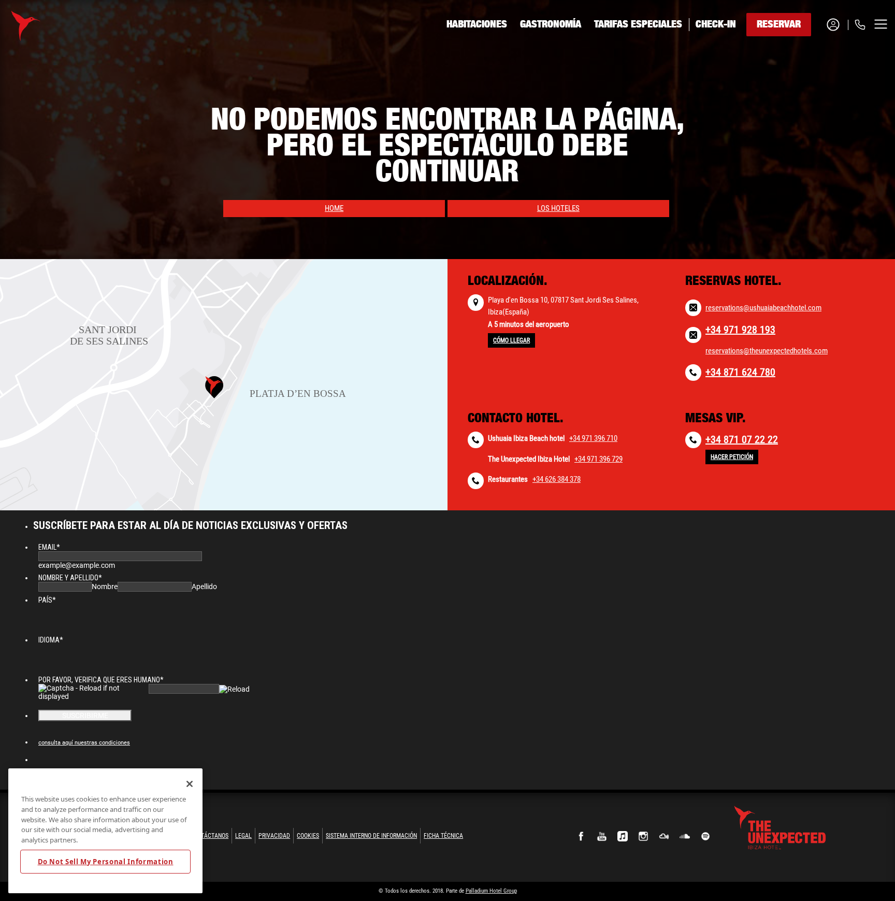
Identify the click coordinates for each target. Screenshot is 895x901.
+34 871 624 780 (740, 372)
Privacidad (274, 835)
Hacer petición (732, 457)
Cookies (308, 835)
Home (334, 208)
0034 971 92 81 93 (817, 63)
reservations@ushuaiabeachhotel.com (763, 307)
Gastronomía (550, 24)
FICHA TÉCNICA (443, 835)
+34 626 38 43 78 (815, 88)
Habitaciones (476, 24)
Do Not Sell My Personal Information (106, 861)
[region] (105, 830)
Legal (243, 835)
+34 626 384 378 (556, 479)
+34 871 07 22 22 (741, 439)
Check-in (716, 24)
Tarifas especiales (638, 24)
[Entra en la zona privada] (837, 24)
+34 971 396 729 (598, 459)
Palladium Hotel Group (491, 891)
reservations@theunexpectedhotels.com (766, 350)
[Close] (189, 784)
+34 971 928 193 (740, 329)
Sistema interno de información (371, 835)
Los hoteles (558, 208)
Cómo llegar (511, 340)
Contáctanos (209, 835)
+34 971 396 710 (593, 438)
